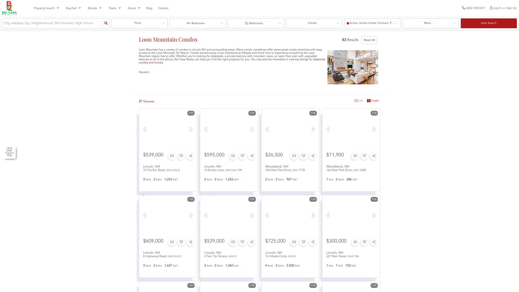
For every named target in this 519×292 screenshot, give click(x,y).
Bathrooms (256, 23)
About (132, 8)
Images (375, 101)
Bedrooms (198, 23)
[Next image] (191, 130)
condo (312, 23)
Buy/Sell (71, 8)
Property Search (44, 8)
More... (428, 23)
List (360, 101)
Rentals (92, 8)
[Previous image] (144, 130)
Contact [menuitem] (163, 8)
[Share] (191, 156)
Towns (112, 8)
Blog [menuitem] (149, 8)
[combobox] (4, 23)
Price (138, 23)
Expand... (145, 72)
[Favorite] (181, 156)
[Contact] (172, 156)
